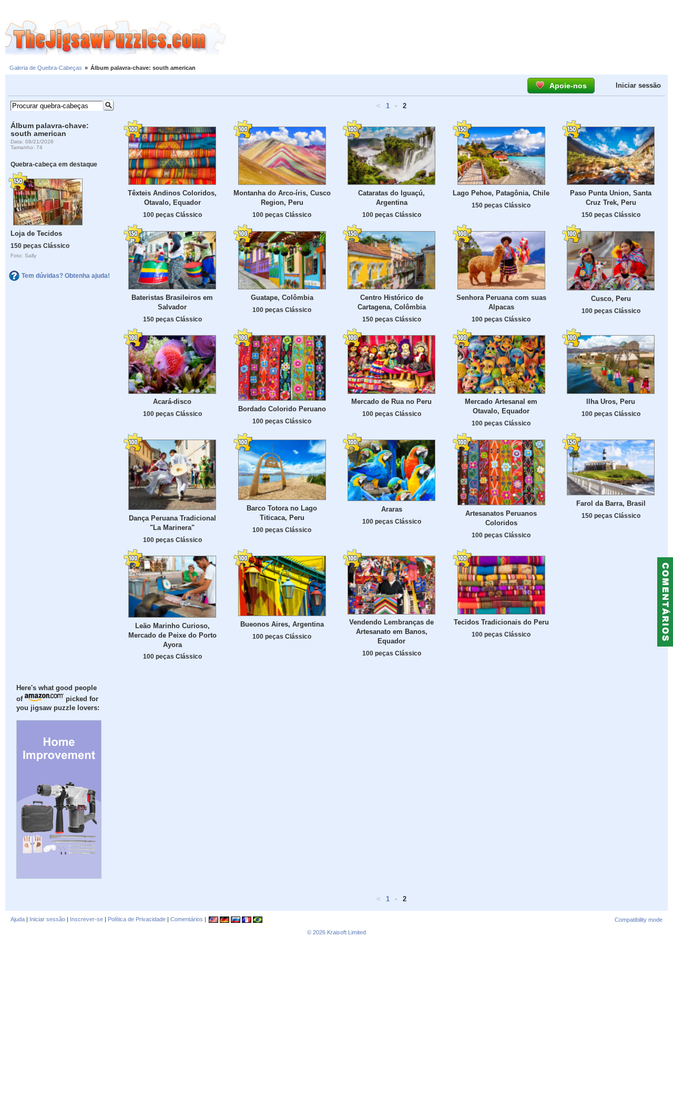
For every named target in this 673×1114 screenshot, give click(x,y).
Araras (391, 509)
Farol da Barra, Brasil (611, 503)
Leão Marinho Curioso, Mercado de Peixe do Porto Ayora (172, 635)
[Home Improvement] (59, 876)
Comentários (186, 919)
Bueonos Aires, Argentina (282, 624)
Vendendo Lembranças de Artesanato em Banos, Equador (391, 631)
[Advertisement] (449, 38)
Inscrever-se (86, 919)
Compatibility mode (638, 920)
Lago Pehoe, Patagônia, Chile (501, 193)
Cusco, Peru (611, 299)
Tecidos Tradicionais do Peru (501, 622)
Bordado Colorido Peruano (282, 409)
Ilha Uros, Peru (610, 401)
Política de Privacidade (137, 919)
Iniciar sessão (638, 85)
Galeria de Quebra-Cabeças (45, 68)
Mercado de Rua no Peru (391, 401)
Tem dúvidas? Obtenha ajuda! (66, 275)
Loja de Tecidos (36, 233)
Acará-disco (172, 401)
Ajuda (18, 919)
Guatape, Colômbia (282, 297)
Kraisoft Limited (346, 932)
